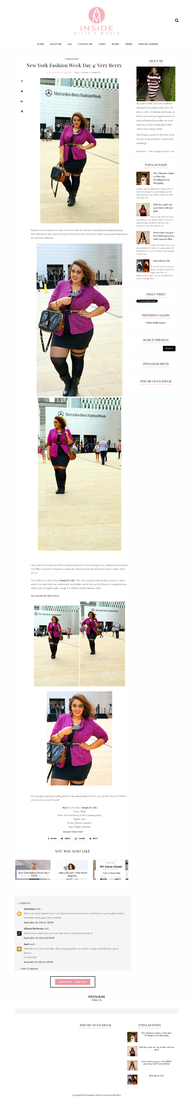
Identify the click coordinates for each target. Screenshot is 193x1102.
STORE (115, 44)
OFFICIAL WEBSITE (148, 44)
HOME (40, 44)
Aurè (26, 944)
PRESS (128, 44)
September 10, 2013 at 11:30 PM (39, 938)
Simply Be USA (67, 580)
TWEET (67, 839)
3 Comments (95, 72)
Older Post (80, 982)
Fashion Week (72, 59)
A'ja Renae (29, 909)
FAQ (70, 44)
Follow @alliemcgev (156, 322)
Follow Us (96, 1000)
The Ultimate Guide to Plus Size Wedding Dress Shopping (156, 1034)
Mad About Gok (156, 1075)
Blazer (65, 807)
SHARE (53, 839)
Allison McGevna (54, 72)
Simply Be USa (89, 807)
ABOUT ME (55, 44)
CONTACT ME (85, 44)
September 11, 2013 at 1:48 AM (38, 962)
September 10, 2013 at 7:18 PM (38, 922)
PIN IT (94, 839)
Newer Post (65, 982)
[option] (34, 871)
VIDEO (102, 44)
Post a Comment (29, 968)
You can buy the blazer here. (45, 595)
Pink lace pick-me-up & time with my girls (156, 1048)
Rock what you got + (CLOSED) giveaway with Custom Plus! (156, 1062)
